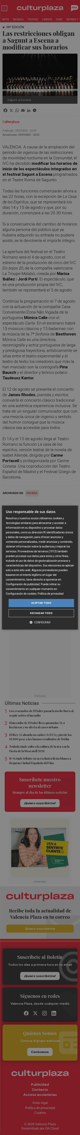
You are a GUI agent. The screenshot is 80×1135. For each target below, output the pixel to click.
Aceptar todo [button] (41, 603)
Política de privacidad (50, 593)
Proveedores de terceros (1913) (37, 551)
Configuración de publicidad (23, 584)
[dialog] (40, 568)
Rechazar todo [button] (41, 613)
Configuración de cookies (21, 593)
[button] (40, 622)
